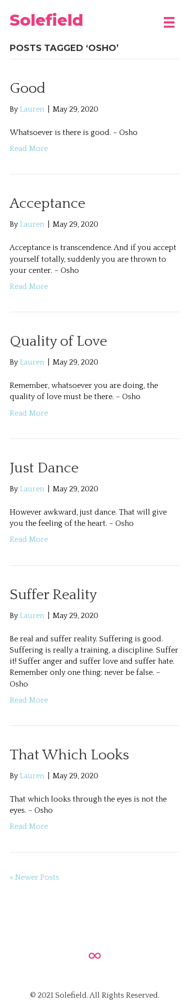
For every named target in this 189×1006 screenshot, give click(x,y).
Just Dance (44, 468)
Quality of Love (58, 342)
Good (28, 89)
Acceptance (47, 204)
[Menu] (169, 20)
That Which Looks (69, 755)
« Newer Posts (34, 877)
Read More (29, 148)
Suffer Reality (53, 595)
